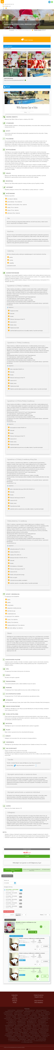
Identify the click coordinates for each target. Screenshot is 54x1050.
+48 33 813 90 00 (9, 4)
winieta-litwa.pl (35, 1029)
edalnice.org (41, 1014)
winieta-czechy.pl (27, 1029)
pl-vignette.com (12, 1021)
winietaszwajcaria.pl (11, 1036)
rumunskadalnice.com (11, 1022)
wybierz (45, 946)
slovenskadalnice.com (32, 1022)
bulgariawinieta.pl (19, 1011)
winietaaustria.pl (33, 1031)
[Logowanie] (6, 8)
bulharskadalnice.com (29, 1011)
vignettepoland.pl (16, 1028)
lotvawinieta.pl (17, 1018)
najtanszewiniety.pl (32, 1019)
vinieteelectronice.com (43, 1028)
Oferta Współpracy (38, 1002)
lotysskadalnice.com (34, 1018)
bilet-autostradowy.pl (30, 1010)
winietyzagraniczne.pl (13, 1039)
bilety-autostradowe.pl (41, 1010)
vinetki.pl (23, 1028)
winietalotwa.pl (25, 1033)
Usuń (44, 976)
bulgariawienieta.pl (9, 1011)
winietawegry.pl (30, 1036)
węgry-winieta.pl (31, 1039)
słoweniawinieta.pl (19, 1025)
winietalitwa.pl (17, 1033)
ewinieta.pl (8, 1017)
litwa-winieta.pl (29, 1017)
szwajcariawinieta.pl (9, 1025)
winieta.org (25, 1031)
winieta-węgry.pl (18, 1031)
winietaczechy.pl (42, 1032)
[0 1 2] (24, 914)
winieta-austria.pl (18, 1029)
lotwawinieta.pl (24, 1018)
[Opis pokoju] (16, 949)
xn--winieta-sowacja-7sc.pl (40, 1040)
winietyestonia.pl (33, 1038)
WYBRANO (32, 932)
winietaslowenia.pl (45, 1035)
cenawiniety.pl (38, 1011)
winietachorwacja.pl (33, 1032)
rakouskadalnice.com (31, 1021)
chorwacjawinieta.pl (8, 1013)
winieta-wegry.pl (9, 1031)
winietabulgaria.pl (23, 1032)
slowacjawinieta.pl (21, 1024)
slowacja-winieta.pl (12, 1024)
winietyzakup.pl (22, 1039)
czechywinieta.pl (27, 1013)
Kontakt (14, 1002)
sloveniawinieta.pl (22, 1022)
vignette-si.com (45, 1026)
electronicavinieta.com (11, 1015)
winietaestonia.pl (9, 1033)
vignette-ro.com (36, 1026)
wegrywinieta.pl (9, 1029)
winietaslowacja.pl (36, 1035)
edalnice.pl (47, 1014)
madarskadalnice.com (45, 1018)
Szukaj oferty (15, 995)
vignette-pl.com (18, 1026)
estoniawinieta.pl (33, 1015)
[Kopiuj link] (25, 80)
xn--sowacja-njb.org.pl (41, 1039)
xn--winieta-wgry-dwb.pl (27, 1042)
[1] (48, 926)
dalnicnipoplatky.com (45, 1013)
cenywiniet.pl (46, 1011)
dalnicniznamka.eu (8, 1014)
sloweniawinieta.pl (31, 1024)
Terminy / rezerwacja (28, 40)
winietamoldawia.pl (34, 1033)
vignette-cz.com (9, 1026)
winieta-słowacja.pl (44, 1029)
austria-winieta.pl (11, 1010)
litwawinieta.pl (37, 1017)
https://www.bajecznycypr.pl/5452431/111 (25, 765)
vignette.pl (7, 1028)
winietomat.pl (38, 1036)
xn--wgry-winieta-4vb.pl (27, 1040)
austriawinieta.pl (20, 1010)
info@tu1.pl (7, 6)
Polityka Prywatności (38, 995)
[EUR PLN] (47, 914)
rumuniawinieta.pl (42, 1021)
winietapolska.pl (8, 1035)
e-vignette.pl (27, 1014)
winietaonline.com (44, 1033)
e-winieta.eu (34, 1014)
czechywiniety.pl (35, 1013)
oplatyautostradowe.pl (43, 1019)
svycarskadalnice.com (41, 1024)
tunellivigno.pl (28, 1025)
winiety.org (44, 1036)
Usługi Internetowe (38, 1000)
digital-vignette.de (18, 1014)
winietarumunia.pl (17, 1035)
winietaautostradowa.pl (13, 1032)
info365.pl (14, 1017)
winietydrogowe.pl (12, 1038)
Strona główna (11, 30)
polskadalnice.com (21, 1021)
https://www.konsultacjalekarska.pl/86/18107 (14, 80)
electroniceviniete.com (23, 1015)
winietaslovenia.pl (26, 1035)
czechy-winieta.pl (18, 1013)
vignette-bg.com (45, 1025)
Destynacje (14, 998)
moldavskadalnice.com (11, 1019)
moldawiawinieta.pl (22, 1019)
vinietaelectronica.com (31, 1028)
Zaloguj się (14, 1000)
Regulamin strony (39, 997)
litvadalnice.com (21, 1017)
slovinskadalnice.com (43, 1022)
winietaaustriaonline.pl (43, 1031)
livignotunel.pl (45, 1017)
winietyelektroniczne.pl (23, 1038)
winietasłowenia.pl (21, 1036)
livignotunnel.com (8, 1018)
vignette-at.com (36, 1025)
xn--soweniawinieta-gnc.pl (14, 1040)
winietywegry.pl (42, 1038)
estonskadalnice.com (43, 1015)
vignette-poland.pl (27, 1026)
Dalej (26, 856)
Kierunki (14, 997)
